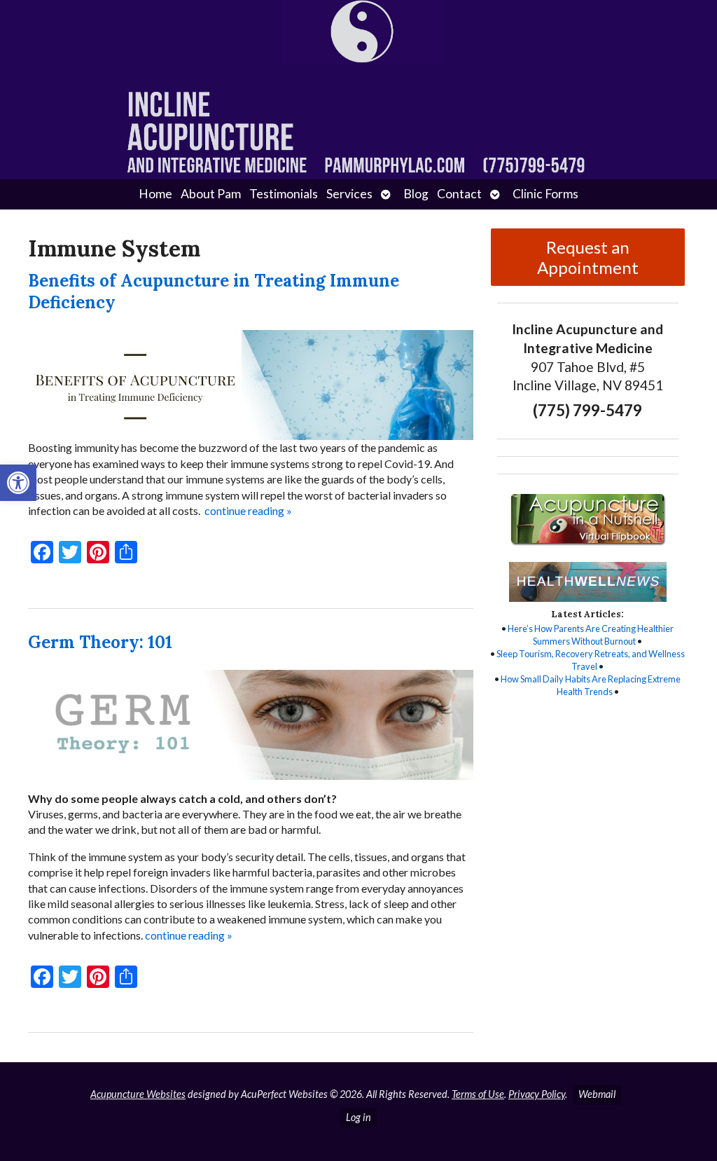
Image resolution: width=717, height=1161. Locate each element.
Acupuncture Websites (138, 1094)
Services (349, 193)
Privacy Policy (536, 1094)
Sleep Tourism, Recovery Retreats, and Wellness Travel (590, 660)
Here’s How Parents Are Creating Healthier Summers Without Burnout (591, 635)
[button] (18, 483)
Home (155, 193)
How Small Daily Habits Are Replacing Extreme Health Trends (591, 685)
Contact (459, 193)
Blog (416, 193)
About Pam (211, 193)
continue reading (248, 510)
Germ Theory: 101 (100, 642)
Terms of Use (478, 1094)
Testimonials (283, 193)
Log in (358, 1117)
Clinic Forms (545, 193)
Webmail (596, 1094)
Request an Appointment (588, 257)
